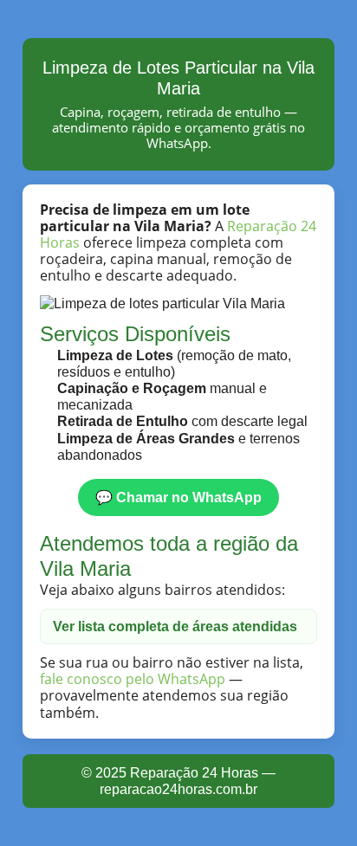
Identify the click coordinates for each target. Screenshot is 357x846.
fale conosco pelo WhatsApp (132, 678)
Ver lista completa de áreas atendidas (175, 626)
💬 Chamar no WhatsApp (178, 497)
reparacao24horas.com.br (178, 789)
